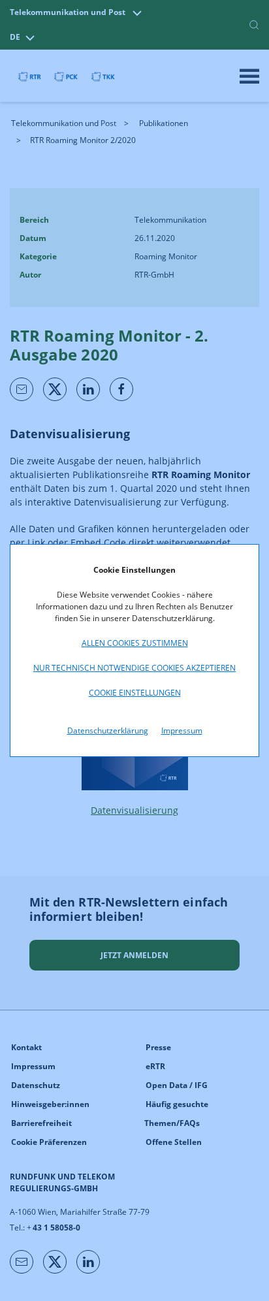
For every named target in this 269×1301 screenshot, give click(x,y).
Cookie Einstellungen (135, 692)
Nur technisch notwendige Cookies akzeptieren (134, 667)
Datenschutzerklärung (107, 730)
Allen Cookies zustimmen (135, 643)
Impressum (181, 730)
